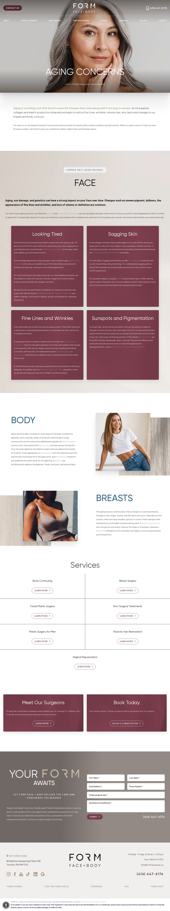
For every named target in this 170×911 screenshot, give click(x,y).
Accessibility (101, 902)
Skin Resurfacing (64, 351)
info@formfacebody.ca (152, 864)
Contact (163, 20)
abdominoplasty (69, 441)
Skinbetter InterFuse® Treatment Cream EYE (54, 293)
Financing (96, 886)
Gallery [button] (143, 20)
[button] (6, 905)
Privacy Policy (91, 902)
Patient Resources (81, 84)
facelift (119, 278)
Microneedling (19, 355)
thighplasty (62, 456)
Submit (93, 817)
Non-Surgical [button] (55, 20)
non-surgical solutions (67, 213)
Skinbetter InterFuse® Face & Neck (106, 252)
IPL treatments (145, 337)
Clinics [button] (104, 20)
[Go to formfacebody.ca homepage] (84, 8)
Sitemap (83, 902)
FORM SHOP (157, 886)
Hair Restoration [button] (81, 20)
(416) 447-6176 (158, 8)
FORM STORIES (14, 886)
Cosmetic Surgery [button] (29, 20)
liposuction (44, 445)
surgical (50, 213)
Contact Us (12, 8)
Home (68, 84)
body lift (58, 460)
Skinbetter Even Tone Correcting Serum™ (128, 347)
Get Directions (18, 856)
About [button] (6, 20)
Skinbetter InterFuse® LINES (51, 369)
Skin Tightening (134, 260)
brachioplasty (46, 453)
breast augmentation (151, 523)
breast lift (100, 530)
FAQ (126, 886)
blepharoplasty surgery (52, 249)
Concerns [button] (123, 20)
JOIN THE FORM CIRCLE (56, 886)
